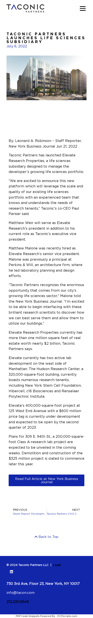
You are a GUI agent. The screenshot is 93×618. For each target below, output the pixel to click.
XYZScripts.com (67, 616)
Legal (57, 564)
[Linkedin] (11, 572)
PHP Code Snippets (28, 616)
